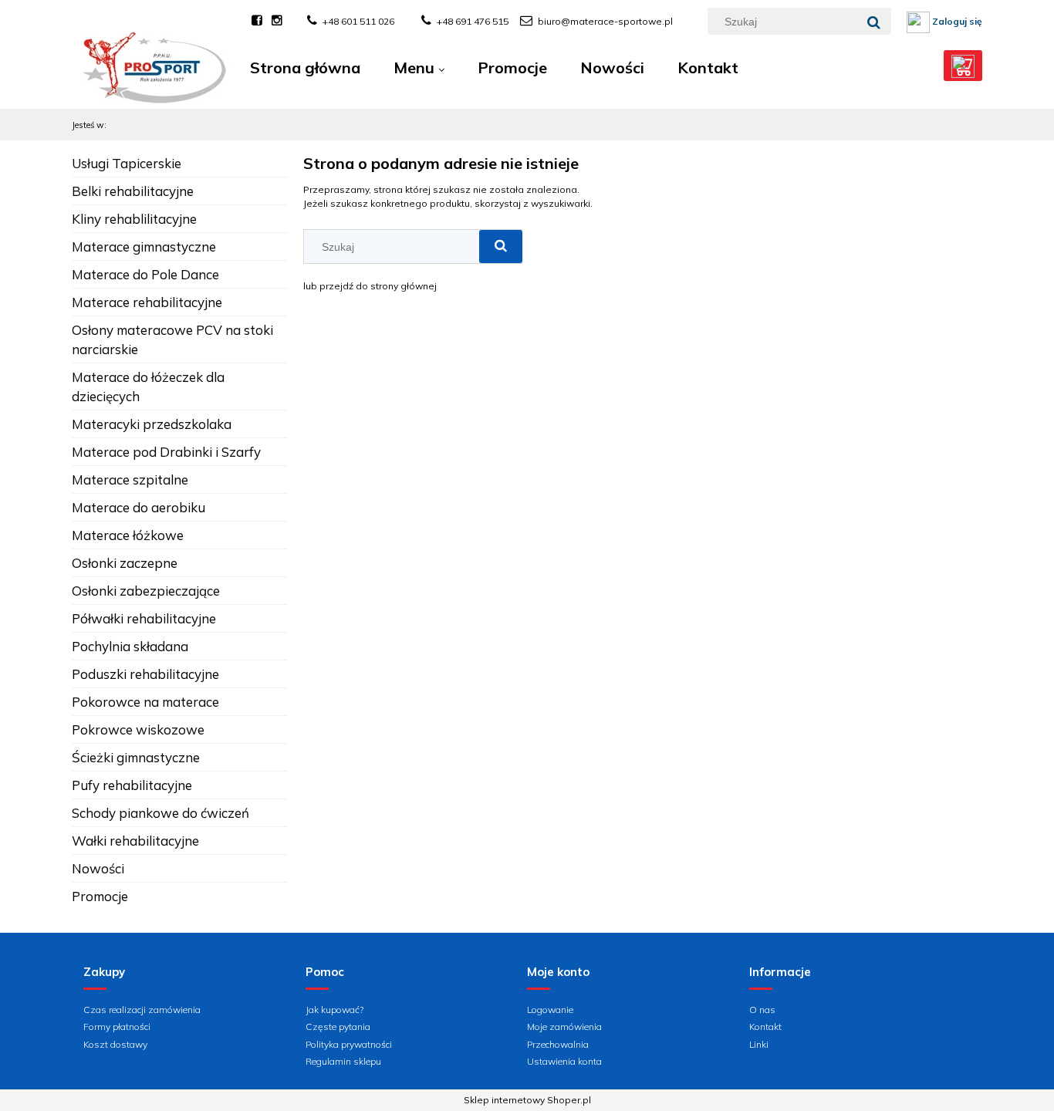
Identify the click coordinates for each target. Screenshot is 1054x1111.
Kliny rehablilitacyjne (134, 219)
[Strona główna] (153, 79)
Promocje (100, 896)
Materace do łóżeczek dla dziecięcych (148, 386)
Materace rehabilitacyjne (147, 302)
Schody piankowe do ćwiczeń (160, 813)
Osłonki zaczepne (124, 563)
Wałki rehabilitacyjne (135, 840)
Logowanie (550, 1009)
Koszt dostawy (115, 1044)
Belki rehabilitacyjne (133, 191)
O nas (762, 1009)
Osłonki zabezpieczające (146, 591)
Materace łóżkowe (128, 535)
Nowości (98, 868)
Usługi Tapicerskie (126, 163)
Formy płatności (116, 1026)
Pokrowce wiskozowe (138, 729)
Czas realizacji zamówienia (142, 1009)
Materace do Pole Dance (145, 274)
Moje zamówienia (564, 1026)
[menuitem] (305, 67)
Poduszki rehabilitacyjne (145, 674)
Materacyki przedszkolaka (151, 424)
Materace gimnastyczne (144, 246)
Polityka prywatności (349, 1044)
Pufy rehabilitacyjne (132, 785)
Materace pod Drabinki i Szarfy (166, 452)
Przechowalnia (558, 1044)
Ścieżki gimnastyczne (136, 757)
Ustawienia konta (564, 1061)
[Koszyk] (963, 65)
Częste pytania (338, 1026)
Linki (759, 1044)
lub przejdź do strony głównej (370, 286)
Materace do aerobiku (138, 507)
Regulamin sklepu (343, 1061)
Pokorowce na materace (145, 702)
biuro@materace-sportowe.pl (605, 21)
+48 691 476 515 (472, 21)
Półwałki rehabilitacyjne (144, 618)
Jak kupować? (334, 1009)
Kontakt (765, 1026)
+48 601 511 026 (358, 21)
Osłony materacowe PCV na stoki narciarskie (172, 339)
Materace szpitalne (130, 479)
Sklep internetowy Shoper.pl (527, 1100)
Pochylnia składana (130, 646)
